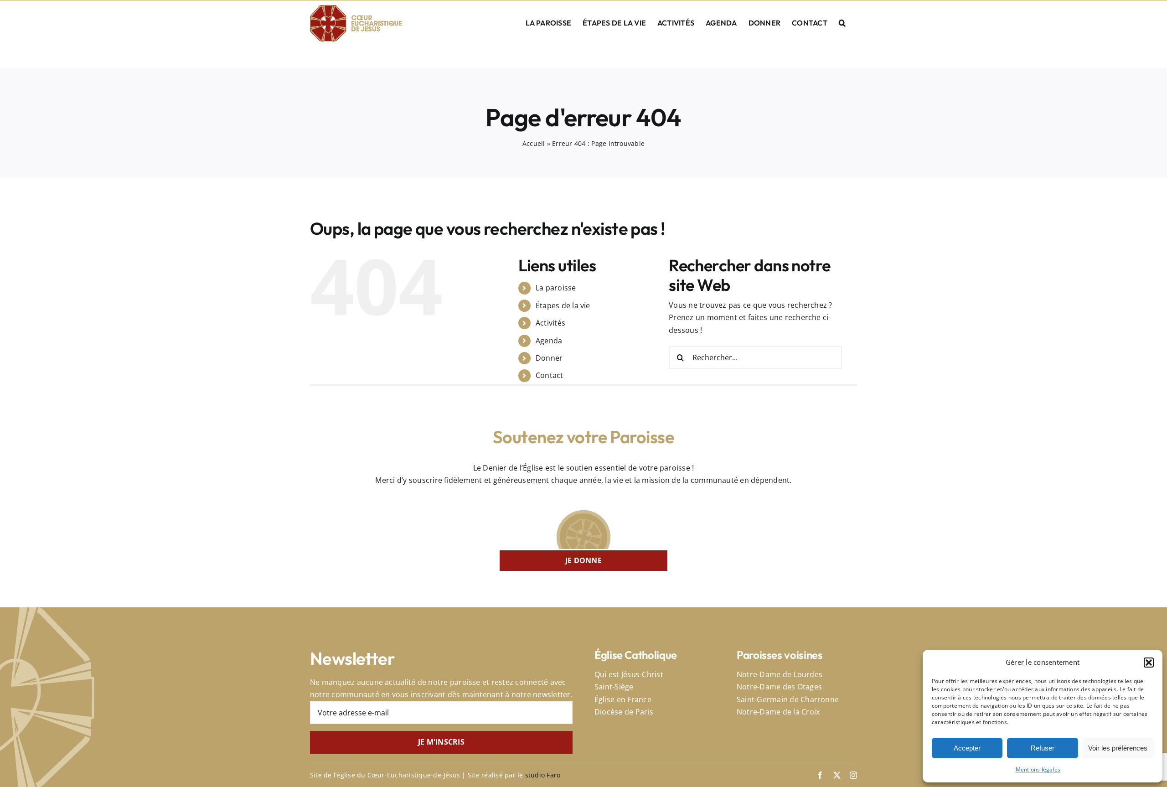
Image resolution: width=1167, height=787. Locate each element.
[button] (1148, 662)
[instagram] (853, 775)
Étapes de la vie (563, 305)
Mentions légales (1038, 769)
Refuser (1042, 748)
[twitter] (837, 775)
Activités (550, 323)
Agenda (549, 341)
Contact (549, 375)
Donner (549, 358)
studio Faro (543, 775)
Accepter (967, 748)
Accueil (533, 143)
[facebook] (820, 775)
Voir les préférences (1117, 748)
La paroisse (556, 288)
